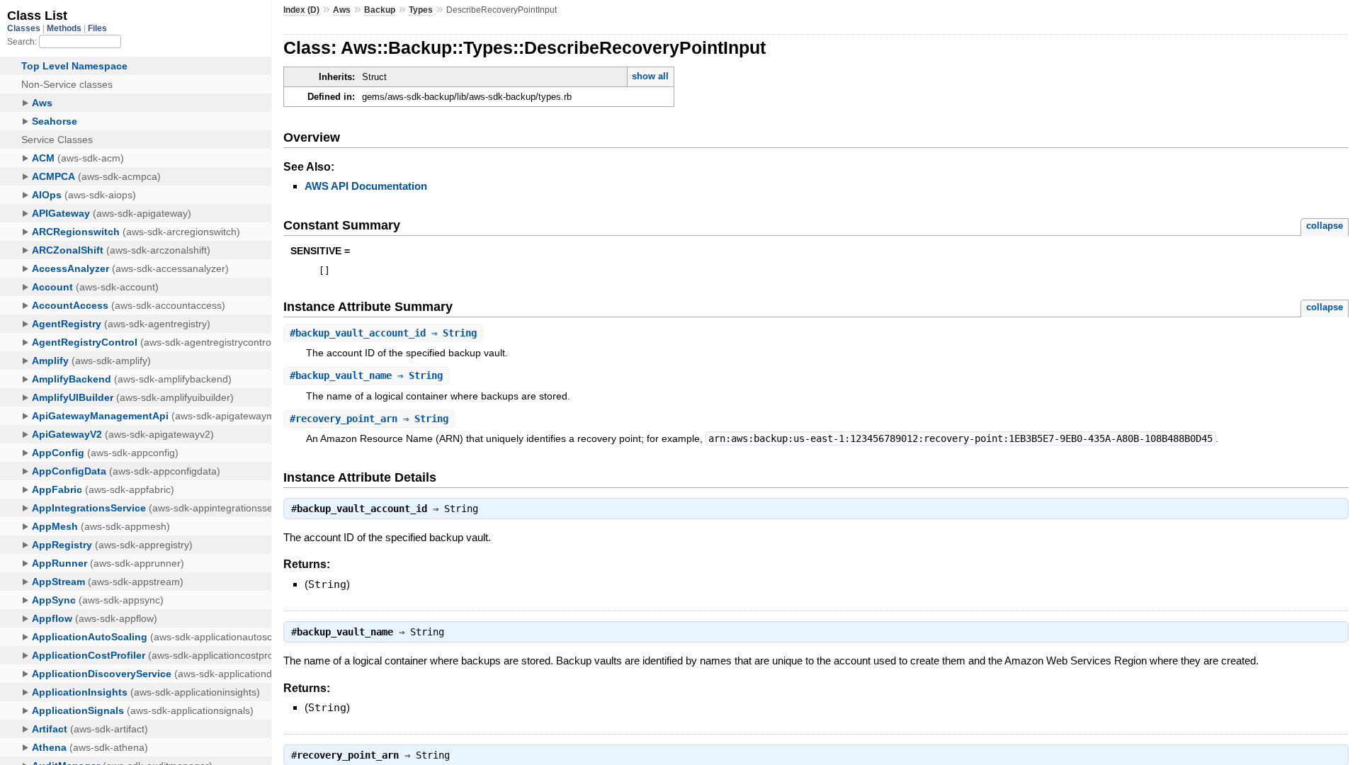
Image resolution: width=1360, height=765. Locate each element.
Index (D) (301, 10)
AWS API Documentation (366, 186)
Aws (342, 10)
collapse (1324, 225)
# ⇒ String (383, 333)
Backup (379, 10)
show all (650, 76)
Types (421, 10)
